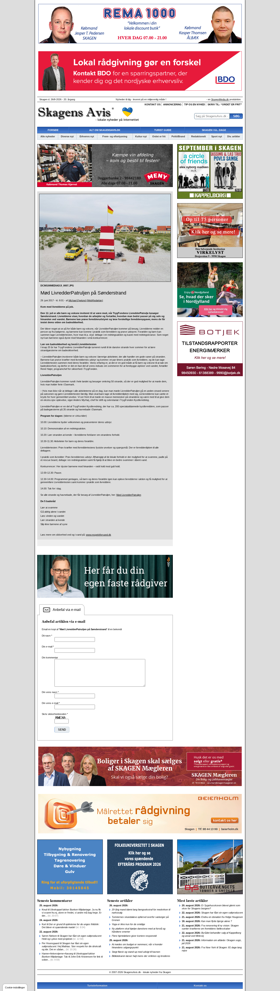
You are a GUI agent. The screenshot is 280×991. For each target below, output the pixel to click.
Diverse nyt (67, 136)
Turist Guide (162, 130)
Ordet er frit (159, 136)
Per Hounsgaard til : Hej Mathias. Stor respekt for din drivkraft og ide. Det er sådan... (71, 946)
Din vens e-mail (51, 703)
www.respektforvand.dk (98, 534)
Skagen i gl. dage (214, 130)
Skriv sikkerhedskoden (55, 714)
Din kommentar (50, 657)
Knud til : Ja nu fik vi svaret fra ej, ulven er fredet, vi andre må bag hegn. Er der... (72, 912)
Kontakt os (153, 104)
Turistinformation (97, 985)
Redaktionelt (198, 136)
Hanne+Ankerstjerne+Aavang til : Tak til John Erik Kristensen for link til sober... (72, 956)
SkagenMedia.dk (220, 99)
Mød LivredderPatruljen (128, 495)
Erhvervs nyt (87, 136)
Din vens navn (50, 692)
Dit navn (47, 635)
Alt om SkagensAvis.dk (104, 130)
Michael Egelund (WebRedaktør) (85, 300)
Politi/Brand (178, 136)
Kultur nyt (141, 136)
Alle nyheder (47, 136)
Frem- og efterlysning (114, 136)
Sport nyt (216, 136)
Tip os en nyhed (194, 104)
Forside (53, 130)
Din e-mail (48, 646)
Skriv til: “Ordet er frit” (225, 104)
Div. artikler (233, 136)
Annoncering (172, 104)
